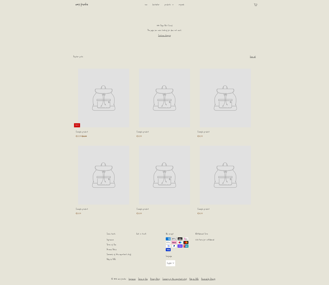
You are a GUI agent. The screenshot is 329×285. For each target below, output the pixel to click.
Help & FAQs (111, 259)
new (146, 4)
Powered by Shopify (208, 279)
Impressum (110, 239)
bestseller (156, 4)
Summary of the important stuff (119, 254)
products (168, 4)
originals (181, 4)
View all (253, 56)
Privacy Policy (111, 249)
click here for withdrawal (204, 239)
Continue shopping (164, 35)
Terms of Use (111, 244)
